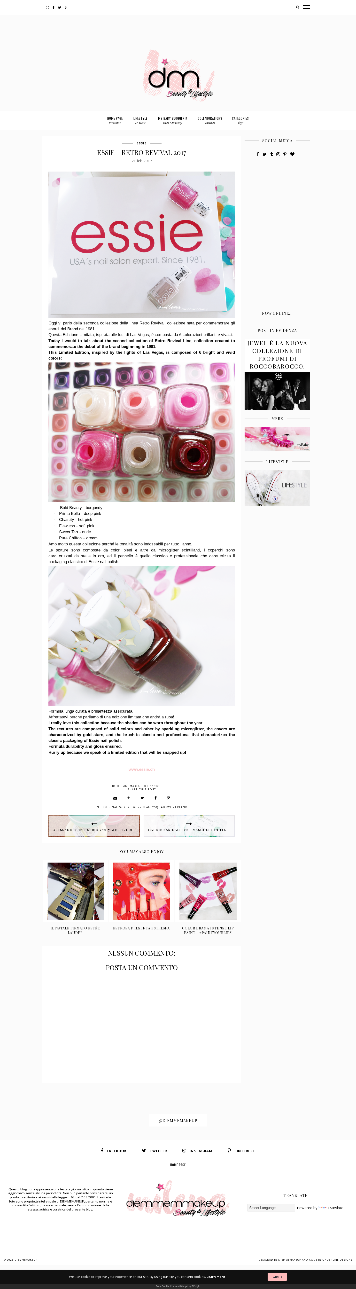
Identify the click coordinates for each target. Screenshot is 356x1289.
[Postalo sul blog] (129, 798)
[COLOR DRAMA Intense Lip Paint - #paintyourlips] (208, 891)
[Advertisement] (178, 26)
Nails (116, 807)
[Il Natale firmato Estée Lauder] (75, 891)
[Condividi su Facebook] (156, 798)
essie (142, 143)
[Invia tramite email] (115, 798)
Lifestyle (140, 120)
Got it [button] (277, 1276)
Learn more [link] (216, 1276)
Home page (115, 120)
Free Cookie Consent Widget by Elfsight (178, 1286)
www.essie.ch (142, 769)
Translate (335, 1207)
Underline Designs (337, 1259)
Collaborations (210, 120)
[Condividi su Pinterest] (169, 798)
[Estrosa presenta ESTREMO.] (142, 891)
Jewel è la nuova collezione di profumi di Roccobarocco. (277, 354)
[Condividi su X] (142, 798)
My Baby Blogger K (172, 120)
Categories (240, 120)
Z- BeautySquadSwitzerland (163, 807)
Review (129, 807)
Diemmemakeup (26, 1259)
